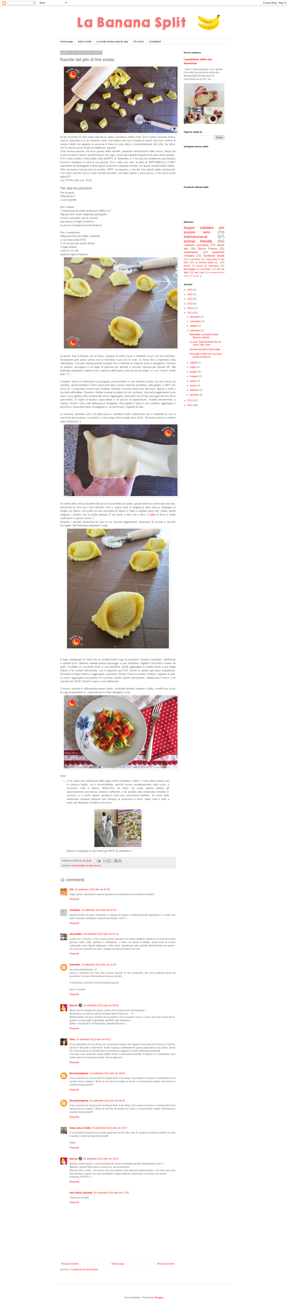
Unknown (75, 964)
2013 (190, 312)
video (152, 514)
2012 (190, 400)
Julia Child (199, 272)
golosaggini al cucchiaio (197, 269)
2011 (190, 405)
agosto (194, 362)
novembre (195, 321)
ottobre (194, 325)
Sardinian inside (213, 255)
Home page (66, 41)
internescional (195, 237)
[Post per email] (98, 860)
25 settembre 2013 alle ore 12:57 (109, 1128)
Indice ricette (84, 41)
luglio (193, 367)
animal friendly (77, 865)
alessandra (76, 934)
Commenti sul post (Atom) (84, 1269)
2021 (190, 289)
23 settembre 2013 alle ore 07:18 (101, 934)
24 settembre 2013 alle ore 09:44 (107, 1073)
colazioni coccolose (196, 245)
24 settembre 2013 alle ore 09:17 (93, 1039)
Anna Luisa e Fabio (80, 1128)
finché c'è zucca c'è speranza (201, 265)
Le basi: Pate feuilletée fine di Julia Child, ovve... (205, 343)
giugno (194, 371)
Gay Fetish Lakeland (81, 1192)
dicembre (195, 316)
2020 (190, 294)
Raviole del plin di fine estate (205, 349)
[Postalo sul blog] (109, 861)
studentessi (191, 252)
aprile (193, 381)
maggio (194, 376)
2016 (190, 299)
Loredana (75, 910)
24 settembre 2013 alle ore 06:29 (101, 1005)
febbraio (194, 390)
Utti (71, 889)
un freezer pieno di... (207, 262)
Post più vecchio (166, 1263)
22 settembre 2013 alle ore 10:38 (92, 889)
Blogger (159, 1297)
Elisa (72, 1039)
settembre (195, 330)
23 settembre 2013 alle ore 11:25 (98, 964)
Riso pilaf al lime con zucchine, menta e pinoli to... (206, 355)
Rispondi (74, 899)
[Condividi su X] (112, 861)
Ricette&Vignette (79, 1073)
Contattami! (155, 41)
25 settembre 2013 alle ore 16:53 (101, 1158)
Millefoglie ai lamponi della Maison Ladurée (204, 336)
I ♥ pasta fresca (93, 865)
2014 (190, 308)
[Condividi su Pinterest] (120, 861)
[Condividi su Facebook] (116, 861)
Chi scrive (138, 41)
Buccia (73, 1005)
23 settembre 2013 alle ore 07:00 (99, 910)
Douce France (207, 248)
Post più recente (69, 1263)
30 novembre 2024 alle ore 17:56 (111, 1192)
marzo (193, 385)
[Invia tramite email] (105, 861)
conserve (195, 259)
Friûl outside (193, 276)
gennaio (194, 394)
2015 (190, 303)
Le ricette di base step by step (112, 41)
